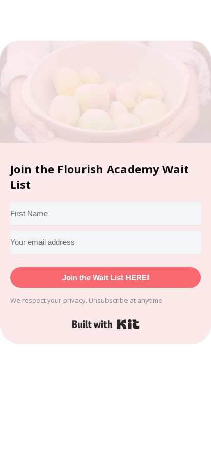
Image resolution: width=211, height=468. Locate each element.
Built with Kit (106, 324)
